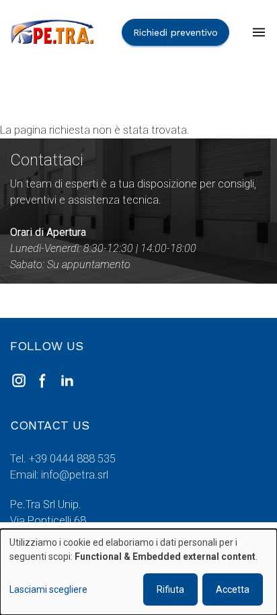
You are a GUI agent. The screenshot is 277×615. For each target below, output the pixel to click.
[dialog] (138, 572)
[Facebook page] (43, 380)
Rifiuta (170, 589)
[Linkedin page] (67, 380)
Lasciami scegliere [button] (48, 589)
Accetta (232, 589)
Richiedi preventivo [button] (175, 32)
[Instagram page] (19, 380)
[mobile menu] (259, 32)
